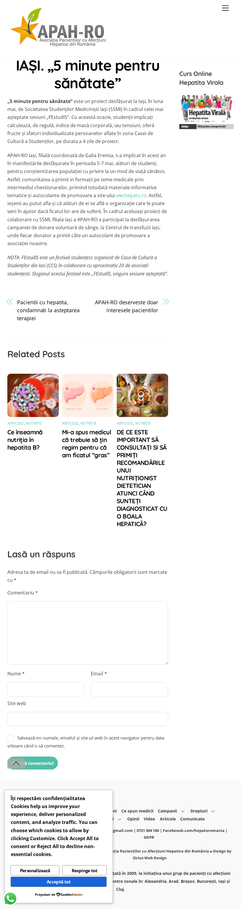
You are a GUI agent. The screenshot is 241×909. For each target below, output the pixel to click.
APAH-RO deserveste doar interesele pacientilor (126, 306)
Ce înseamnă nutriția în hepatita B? (25, 439)
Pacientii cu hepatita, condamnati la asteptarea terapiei (48, 310)
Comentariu (22, 592)
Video (149, 819)
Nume (16, 673)
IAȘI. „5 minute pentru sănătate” (88, 74)
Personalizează (35, 870)
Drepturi (198, 811)
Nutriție (34, 423)
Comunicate (192, 819)
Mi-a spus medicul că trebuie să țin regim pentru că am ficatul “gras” (86, 443)
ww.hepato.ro (131, 195)
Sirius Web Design (150, 857)
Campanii (167, 811)
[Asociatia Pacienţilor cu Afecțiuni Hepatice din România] (58, 45)
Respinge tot (85, 870)
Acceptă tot (59, 882)
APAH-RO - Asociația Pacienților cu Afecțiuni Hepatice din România (145, 851)
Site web (16, 703)
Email (99, 673)
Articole (15, 423)
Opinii (133, 819)
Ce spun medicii (137, 811)
